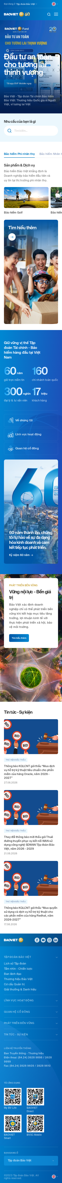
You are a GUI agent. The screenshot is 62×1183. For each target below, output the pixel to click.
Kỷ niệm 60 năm (19, 555)
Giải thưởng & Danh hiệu (20, 989)
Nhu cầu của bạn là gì (20, 121)
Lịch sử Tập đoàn (15, 963)
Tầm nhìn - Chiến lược (18, 968)
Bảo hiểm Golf (13, 212)
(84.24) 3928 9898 (30, 1057)
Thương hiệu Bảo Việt (18, 979)
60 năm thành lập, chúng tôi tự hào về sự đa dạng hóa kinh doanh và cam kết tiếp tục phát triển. (30, 540)
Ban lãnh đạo (12, 974)
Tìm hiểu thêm (22, 227)
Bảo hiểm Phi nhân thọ (19, 154)
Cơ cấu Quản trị (14, 984)
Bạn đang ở (9, 4)
